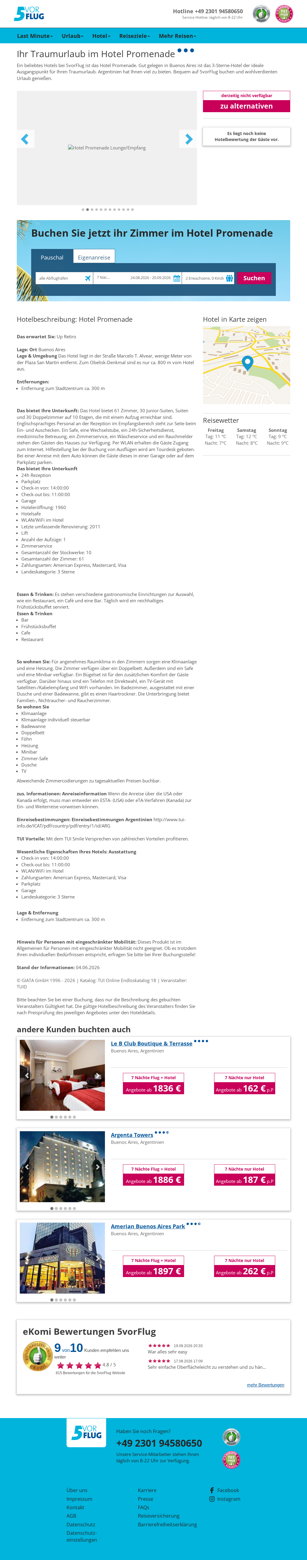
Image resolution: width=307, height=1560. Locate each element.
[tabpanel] (107, 148)
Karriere (147, 1490)
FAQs (143, 1507)
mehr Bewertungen (265, 1384)
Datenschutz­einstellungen (82, 1536)
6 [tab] (106, 210)
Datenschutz (81, 1524)
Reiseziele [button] (133, 35)
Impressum (79, 1499)
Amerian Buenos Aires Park (148, 1226)
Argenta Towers (132, 1134)
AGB (71, 1515)
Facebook (228, 1490)
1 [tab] (83, 210)
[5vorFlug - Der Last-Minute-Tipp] (29, 14)
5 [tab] (101, 210)
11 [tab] (128, 210)
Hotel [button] (99, 35)
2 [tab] (88, 210)
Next (188, 139)
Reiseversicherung (159, 1515)
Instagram (228, 1499)
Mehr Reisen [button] (176, 35)
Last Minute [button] (33, 35)
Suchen (254, 278)
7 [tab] (110, 210)
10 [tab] (124, 210)
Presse (145, 1499)
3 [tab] (92, 210)
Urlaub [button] (71, 35)
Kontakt (75, 1507)
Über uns (77, 1490)
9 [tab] (119, 210)
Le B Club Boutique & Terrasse (151, 1043)
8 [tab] (115, 210)
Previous (25, 139)
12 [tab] (133, 210)
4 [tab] (97, 210)
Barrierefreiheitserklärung (160, 1524)
